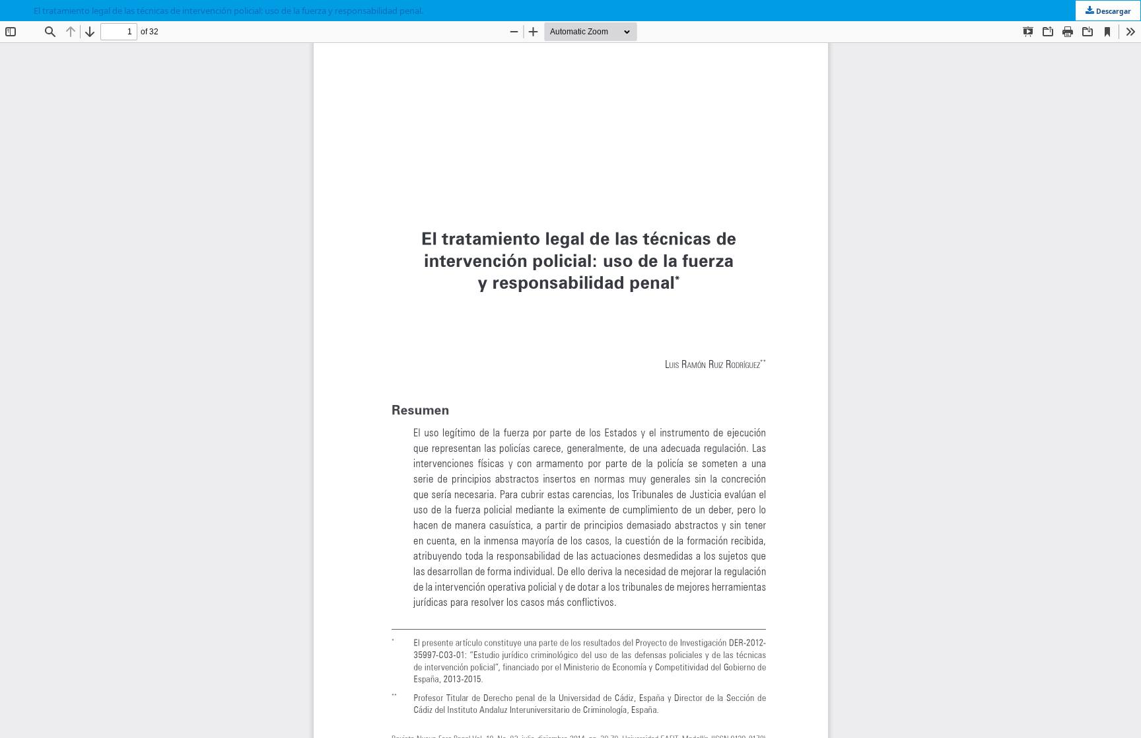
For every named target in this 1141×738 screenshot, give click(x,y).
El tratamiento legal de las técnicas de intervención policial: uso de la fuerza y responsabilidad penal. (228, 11)
